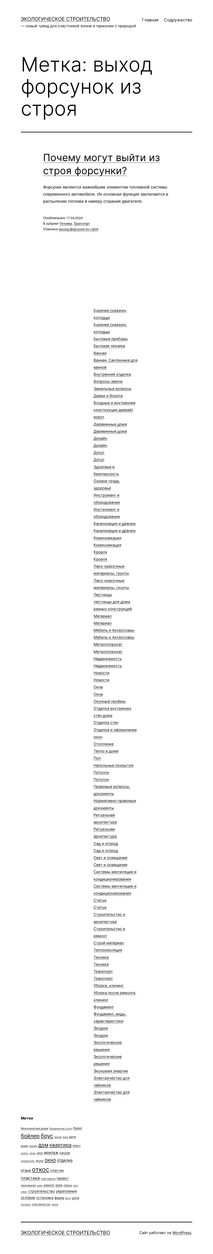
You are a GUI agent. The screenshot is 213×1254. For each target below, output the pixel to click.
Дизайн (100, 442)
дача (72, 1136)
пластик (57, 1170)
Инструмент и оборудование (107, 506)
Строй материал (109, 943)
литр (40, 1153)
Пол (113, 761)
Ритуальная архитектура (105, 826)
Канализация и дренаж (115, 527)
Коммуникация (107, 541)
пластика (30, 1178)
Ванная (115, 360)
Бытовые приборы (111, 342)
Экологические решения (108, 1053)
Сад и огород (106, 847)
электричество (41, 1204)
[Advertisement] (52, 317)
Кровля (100, 555)
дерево (33, 1146)
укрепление (66, 1191)
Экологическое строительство (65, 19)
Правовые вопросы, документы (115, 797)
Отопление (106, 747)
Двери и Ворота (114, 406)
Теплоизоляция (108, 950)
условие (28, 1198)
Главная (150, 19)
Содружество (178, 19)
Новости (101, 676)
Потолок (101, 776)
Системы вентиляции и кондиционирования (115, 882)
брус (47, 1135)
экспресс (26, 1204)
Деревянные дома (110, 427)
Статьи (100, 904)
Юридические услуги (60, 1128)
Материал (103, 619)
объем (39, 1160)
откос (40, 1169)
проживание (28, 1185)
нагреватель (28, 1161)
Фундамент (110, 1014)
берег (77, 1128)
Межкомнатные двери (34, 1128)
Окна (98, 690)
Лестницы (113, 601)
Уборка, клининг (115, 992)
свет (75, 1185)
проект (63, 1178)
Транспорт (82, 223)
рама (40, 1185)
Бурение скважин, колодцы (110, 321)
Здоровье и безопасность (107, 477)
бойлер (30, 1136)
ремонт (49, 1185)
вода (65, 1137)
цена (75, 1198)
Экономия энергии (111, 1071)
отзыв (26, 1170)
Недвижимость (108, 662)
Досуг (99, 456)
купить (24, 1153)
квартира (61, 1145)
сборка (67, 1185)
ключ (76, 1146)
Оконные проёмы (110, 701)
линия (32, 1153)
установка (44, 1198)
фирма (59, 1198)
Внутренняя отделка (112, 374)
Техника (65, 223)
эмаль (55, 1204)
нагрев (64, 1153)
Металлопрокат (108, 648)
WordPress (181, 1233)
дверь (24, 1145)
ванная (58, 1137)
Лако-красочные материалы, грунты (111, 577)
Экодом (101, 1031)
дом (43, 1145)
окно (50, 1160)
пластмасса (48, 1178)
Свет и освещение (110, 861)
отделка (65, 1160)
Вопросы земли (112, 385)
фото (68, 1198)
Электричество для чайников (112, 1089)
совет (24, 1191)
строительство (41, 1191)
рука (59, 1185)
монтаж (51, 1152)
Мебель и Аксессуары (114, 633)
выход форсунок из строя (78, 229)
